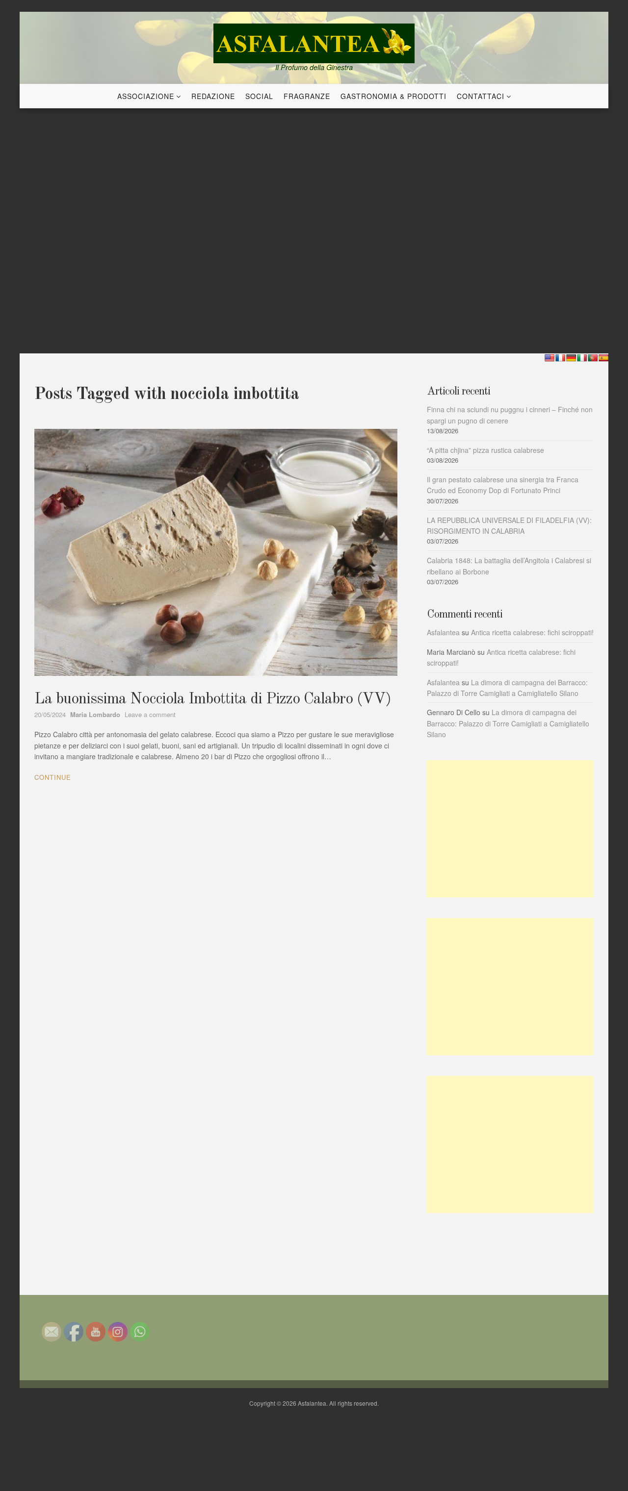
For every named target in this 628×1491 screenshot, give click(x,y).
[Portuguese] (593, 358)
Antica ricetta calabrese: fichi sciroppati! (532, 632)
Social (259, 96)
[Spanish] (603, 358)
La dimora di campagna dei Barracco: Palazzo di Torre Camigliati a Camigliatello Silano (508, 723)
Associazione (145, 96)
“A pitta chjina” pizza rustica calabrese (485, 450)
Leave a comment (150, 714)
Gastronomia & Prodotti (393, 96)
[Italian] (582, 358)
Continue (52, 777)
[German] (571, 358)
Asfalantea (443, 632)
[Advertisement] (510, 828)
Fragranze (307, 96)
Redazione (213, 96)
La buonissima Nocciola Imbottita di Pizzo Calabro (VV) (212, 699)
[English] (549, 358)
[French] (560, 358)
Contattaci (480, 96)
